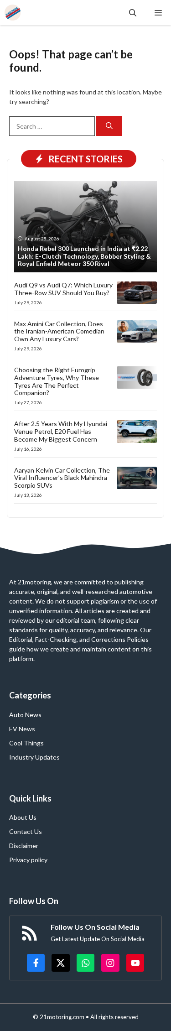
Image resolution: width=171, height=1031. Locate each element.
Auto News (25, 715)
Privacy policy (28, 860)
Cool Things (26, 743)
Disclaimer (23, 845)
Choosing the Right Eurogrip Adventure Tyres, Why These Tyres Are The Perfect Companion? (56, 381)
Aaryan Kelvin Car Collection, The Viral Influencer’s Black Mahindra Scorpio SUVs (62, 477)
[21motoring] (13, 12)
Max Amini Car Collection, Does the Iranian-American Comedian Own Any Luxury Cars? (59, 331)
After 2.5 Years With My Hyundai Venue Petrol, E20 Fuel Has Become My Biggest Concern (60, 431)
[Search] (109, 126)
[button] (132, 12)
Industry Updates (34, 757)
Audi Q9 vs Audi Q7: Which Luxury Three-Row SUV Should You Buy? (63, 289)
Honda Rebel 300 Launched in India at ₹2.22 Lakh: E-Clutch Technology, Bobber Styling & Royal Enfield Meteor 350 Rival (84, 256)
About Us (22, 817)
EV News (22, 729)
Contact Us (25, 831)
